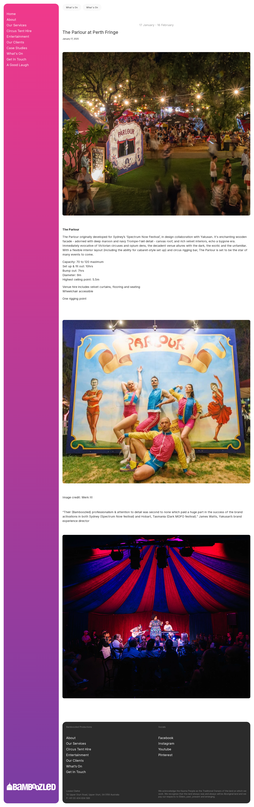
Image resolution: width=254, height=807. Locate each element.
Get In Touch (76, 772)
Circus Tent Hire (78, 749)
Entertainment (77, 755)
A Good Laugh (18, 65)
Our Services (76, 743)
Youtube (164, 749)
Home (11, 14)
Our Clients (75, 760)
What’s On (74, 766)
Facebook (165, 738)
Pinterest (165, 755)
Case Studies (17, 48)
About (71, 738)
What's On (15, 53)
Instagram (166, 743)
